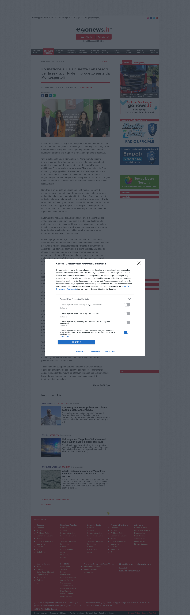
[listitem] (95, 299)
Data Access (95, 351)
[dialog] (95, 307)
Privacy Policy (109, 351)
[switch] (127, 304)
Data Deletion (80, 351)
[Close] (139, 264)
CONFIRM (76, 342)
